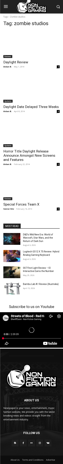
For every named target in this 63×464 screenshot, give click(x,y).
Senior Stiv (8, 209)
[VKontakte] (48, 443)
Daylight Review (15, 62)
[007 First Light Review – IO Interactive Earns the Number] (11, 272)
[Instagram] (39, 443)
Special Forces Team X (21, 204)
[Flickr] (31, 443)
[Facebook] (23, 443)
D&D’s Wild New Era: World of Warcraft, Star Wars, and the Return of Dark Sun (38, 237)
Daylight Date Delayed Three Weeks (31, 107)
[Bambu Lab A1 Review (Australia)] (11, 288)
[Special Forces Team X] (31, 186)
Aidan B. (7, 66)
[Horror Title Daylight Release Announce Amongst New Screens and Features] (31, 133)
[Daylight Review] (31, 44)
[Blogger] (15, 443)
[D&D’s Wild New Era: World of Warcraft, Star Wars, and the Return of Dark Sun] (11, 239)
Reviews (7, 56)
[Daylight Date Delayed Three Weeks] (31, 88)
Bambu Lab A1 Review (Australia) (41, 284)
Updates (8, 101)
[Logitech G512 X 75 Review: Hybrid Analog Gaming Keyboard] (11, 256)
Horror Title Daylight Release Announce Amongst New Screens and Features (29, 155)
